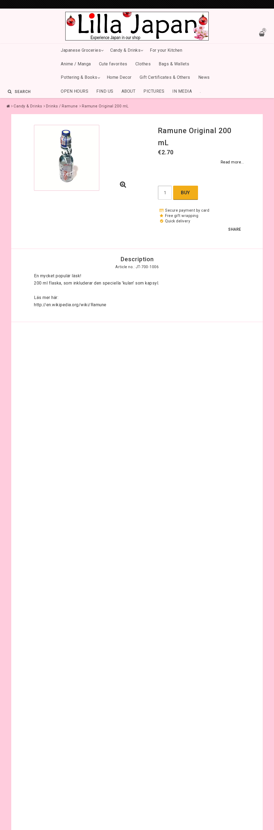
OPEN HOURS (74, 91)
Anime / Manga (76, 63)
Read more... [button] (232, 162)
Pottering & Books (79, 77)
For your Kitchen (166, 50)
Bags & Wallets (174, 63)
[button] (123, 185)
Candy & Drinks (125, 50)
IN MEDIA (182, 91)
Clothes (143, 63)
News (204, 77)
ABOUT (128, 91)
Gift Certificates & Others (165, 77)
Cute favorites (113, 63)
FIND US (104, 91)
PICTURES (153, 91)
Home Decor (119, 77)
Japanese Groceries (81, 50)
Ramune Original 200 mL (105, 106)
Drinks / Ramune (62, 106)
